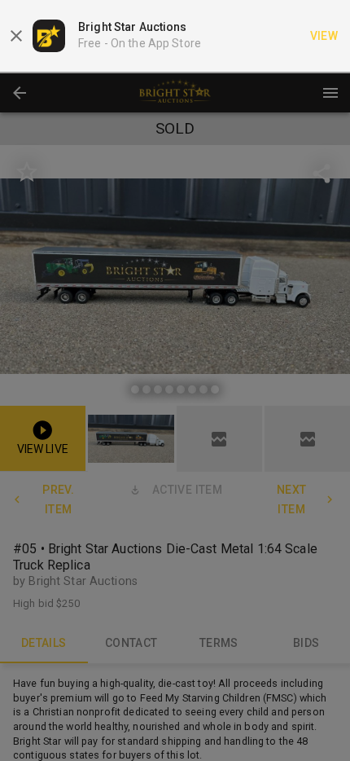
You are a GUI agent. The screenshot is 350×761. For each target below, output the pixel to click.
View (324, 35)
